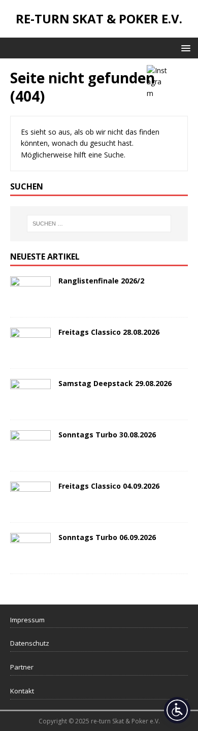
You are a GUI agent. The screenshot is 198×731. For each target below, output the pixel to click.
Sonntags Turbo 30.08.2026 (107, 434)
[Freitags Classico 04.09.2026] (30, 506)
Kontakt (22, 690)
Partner (22, 667)
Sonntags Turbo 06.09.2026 (107, 537)
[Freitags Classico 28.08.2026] (30, 352)
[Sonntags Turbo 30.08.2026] (30, 454)
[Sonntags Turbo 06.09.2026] (30, 557)
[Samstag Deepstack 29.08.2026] (30, 403)
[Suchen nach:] (99, 223)
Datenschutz (29, 643)
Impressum (27, 619)
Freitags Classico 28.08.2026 (108, 332)
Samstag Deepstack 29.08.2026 (115, 383)
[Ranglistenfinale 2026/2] (30, 300)
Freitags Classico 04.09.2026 (108, 486)
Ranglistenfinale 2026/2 (101, 280)
